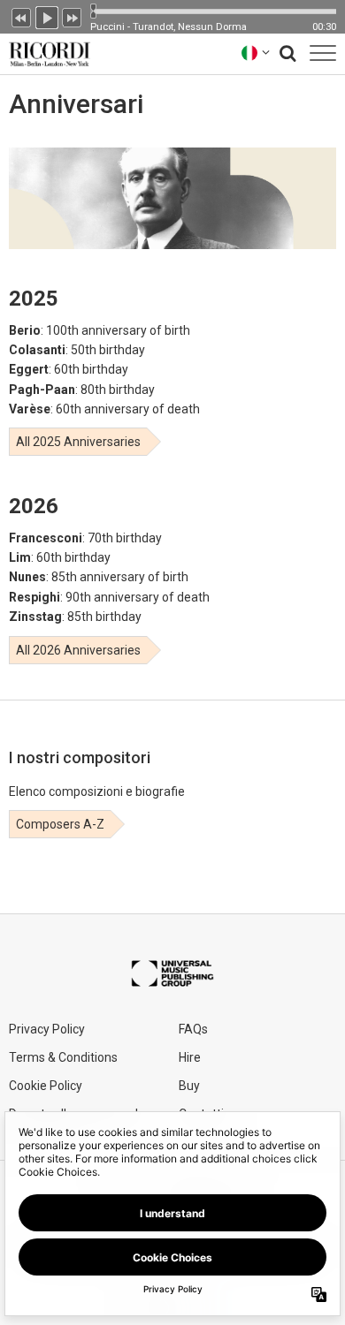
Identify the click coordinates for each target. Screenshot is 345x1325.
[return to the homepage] (46, 52)
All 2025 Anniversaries (78, 442)
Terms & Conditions (63, 1057)
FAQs (193, 1029)
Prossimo (72, 16)
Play (46, 16)
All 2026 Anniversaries (78, 650)
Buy (189, 1086)
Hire (190, 1057)
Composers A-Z (60, 824)
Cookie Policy (45, 1086)
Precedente (21, 16)
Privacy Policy (47, 1029)
